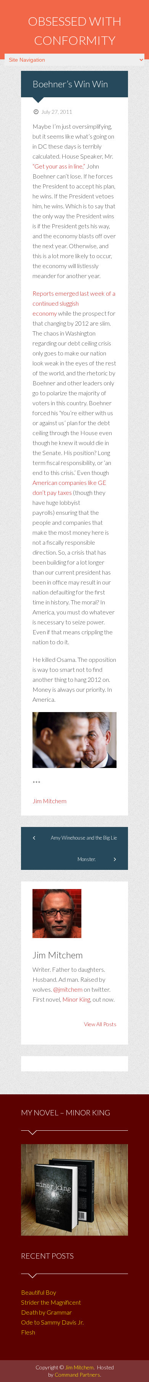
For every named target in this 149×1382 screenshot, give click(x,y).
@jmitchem (68, 989)
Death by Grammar (46, 1312)
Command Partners (77, 1374)
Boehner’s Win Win (70, 83)
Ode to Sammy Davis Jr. (52, 1322)
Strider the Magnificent (51, 1302)
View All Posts (100, 1024)
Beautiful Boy (38, 1292)
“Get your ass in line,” (58, 166)
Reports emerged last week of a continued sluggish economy (73, 303)
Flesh (28, 1332)
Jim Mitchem (49, 800)
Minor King (76, 999)
